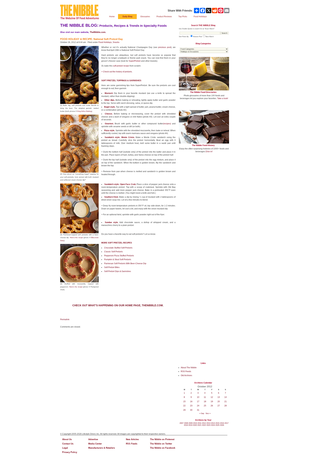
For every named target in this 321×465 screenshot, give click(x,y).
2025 (218, 425)
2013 (208, 423)
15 (184, 401)
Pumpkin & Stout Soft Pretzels (117, 259)
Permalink (64, 319)
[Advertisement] (204, 180)
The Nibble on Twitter (161, 443)
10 (198, 397)
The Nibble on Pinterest (162, 439)
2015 (218, 423)
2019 (190, 425)
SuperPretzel (135, 61)
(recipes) (167, 123)
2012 (204, 423)
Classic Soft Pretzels (113, 251)
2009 (191, 423)
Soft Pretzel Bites (112, 267)
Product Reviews (164, 16)
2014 (213, 423)
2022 (204, 425)
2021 (199, 425)
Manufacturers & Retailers (101, 448)
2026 (222, 425)
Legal (65, 448)
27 (219, 406)
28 (225, 406)
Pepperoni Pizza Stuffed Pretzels (119, 255)
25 (205, 406)
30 (191, 410)
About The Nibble (189, 367)
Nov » (208, 413)
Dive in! (209, 151)
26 (212, 406)
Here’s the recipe (76, 237)
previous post (164, 47)
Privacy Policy (69, 452)
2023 (208, 425)
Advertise (93, 439)
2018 (186, 425)
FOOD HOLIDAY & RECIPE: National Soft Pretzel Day (91, 39)
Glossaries (145, 16)
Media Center (95, 443)
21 (225, 401)
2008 (186, 423)
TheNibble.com (97, 32)
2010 (195, 423)
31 (198, 410)
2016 (222, 423)
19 (212, 401)
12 (212, 397)
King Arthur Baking (84, 111)
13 (219, 397)
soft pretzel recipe (121, 66)
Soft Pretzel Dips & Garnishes (117, 271)
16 (191, 401)
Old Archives (186, 375)
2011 (199, 423)
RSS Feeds (186, 371)
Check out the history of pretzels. (117, 72)
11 (205, 397)
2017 (227, 423)
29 (184, 410)
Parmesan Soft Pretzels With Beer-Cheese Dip (125, 263)
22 (184, 406)
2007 (182, 423)
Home (112, 16)
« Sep (201, 413)
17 (198, 401)
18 (205, 401)
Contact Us (67, 443)
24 (198, 406)
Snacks (116, 42)
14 (225, 397)
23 (191, 406)
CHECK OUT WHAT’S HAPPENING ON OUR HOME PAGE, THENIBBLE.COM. (118, 305)
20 (219, 401)
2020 (195, 425)
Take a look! (222, 98)
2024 (213, 425)
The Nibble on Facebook (162, 448)
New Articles (132, 439)
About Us (67, 439)
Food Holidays (105, 42)
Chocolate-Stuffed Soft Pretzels (118, 248)
